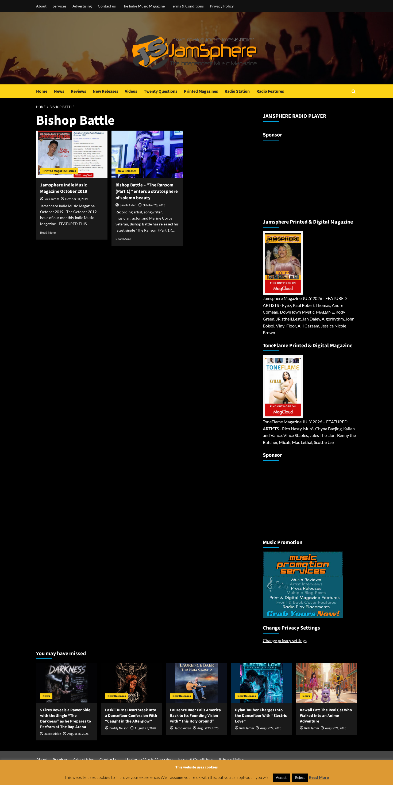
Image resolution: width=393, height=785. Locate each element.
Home (41, 91)
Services (59, 6)
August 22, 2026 (270, 728)
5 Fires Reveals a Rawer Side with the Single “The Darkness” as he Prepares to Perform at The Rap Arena (65, 718)
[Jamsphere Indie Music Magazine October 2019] (71, 154)
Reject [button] (300, 777)
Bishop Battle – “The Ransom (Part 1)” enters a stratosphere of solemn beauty (146, 191)
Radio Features (270, 91)
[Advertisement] (296, 177)
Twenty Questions (160, 91)
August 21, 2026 (335, 728)
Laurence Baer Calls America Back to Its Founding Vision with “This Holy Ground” (195, 715)
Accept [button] (281, 777)
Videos (131, 91)
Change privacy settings (285, 640)
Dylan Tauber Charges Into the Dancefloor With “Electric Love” (261, 715)
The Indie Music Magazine (143, 6)
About (41, 6)
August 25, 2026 (145, 728)
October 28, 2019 (154, 205)
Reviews (78, 91)
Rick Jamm (51, 199)
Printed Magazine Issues (59, 171)
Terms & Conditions (187, 6)
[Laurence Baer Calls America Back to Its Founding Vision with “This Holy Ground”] (196, 683)
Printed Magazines (201, 91)
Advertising (82, 6)
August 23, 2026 (207, 728)
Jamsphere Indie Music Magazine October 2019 (63, 188)
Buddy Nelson (119, 728)
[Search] (353, 91)
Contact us (107, 6)
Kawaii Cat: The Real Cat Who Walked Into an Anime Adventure (326, 715)
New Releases (105, 91)
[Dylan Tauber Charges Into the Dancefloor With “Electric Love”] (261, 683)
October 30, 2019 (76, 199)
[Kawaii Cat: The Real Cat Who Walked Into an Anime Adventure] (326, 683)
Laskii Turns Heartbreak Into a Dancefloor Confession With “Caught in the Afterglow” (131, 715)
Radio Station (237, 91)
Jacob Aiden (128, 205)
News (59, 91)
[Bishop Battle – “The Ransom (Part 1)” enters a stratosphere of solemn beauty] (147, 154)
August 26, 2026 (77, 734)
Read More (48, 233)
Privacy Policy (222, 6)
